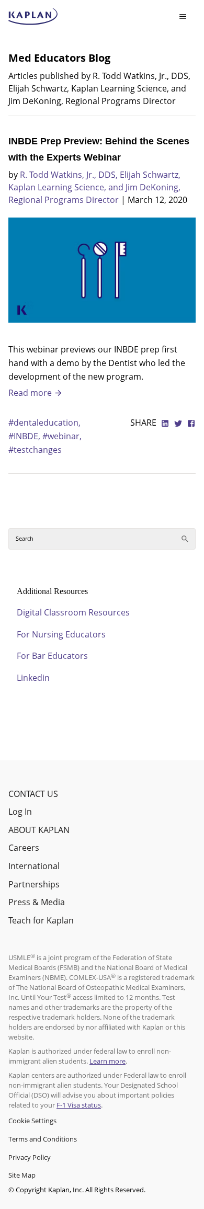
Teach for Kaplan (41, 920)
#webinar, (62, 436)
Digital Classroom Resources (73, 612)
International (34, 866)
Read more (31, 392)
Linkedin (33, 677)
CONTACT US (33, 794)
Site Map (22, 1175)
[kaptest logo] (33, 16)
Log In (20, 811)
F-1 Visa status (78, 1105)
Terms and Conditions (42, 1139)
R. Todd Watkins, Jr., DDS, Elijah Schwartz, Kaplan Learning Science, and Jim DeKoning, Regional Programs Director (94, 187)
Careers (23, 847)
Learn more (107, 1061)
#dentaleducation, (44, 422)
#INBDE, (25, 436)
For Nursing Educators (61, 634)
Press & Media (36, 902)
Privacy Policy (29, 1157)
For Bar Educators (52, 655)
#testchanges (35, 449)
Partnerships (34, 884)
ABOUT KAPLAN (39, 830)
